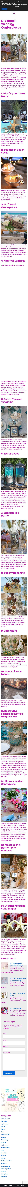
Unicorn (3, 1171)
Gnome (3, 1142)
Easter (3, 1129)
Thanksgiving (5, 1166)
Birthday (4, 1121)
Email (5, 1040)
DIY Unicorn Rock (15, 1008)
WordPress (20, 1185)
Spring (3, 1158)
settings (17, 6)
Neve (6, 1185)
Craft (3, 1126)
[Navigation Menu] (14, 13)
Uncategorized (6, 1169)
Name (5, 1033)
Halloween (4, 1145)
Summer (4, 1163)
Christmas (4, 1124)
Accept (4, 9)
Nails (2, 1150)
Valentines (4, 1174)
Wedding (4, 1176)
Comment (6, 1053)
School (3, 1155)
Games (3, 1137)
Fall (2, 1132)
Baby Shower (5, 1118)
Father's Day (5, 1134)
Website (5, 1046)
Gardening (4, 1140)
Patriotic (4, 1153)
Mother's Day (5, 1147)
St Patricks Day (6, 1161)
